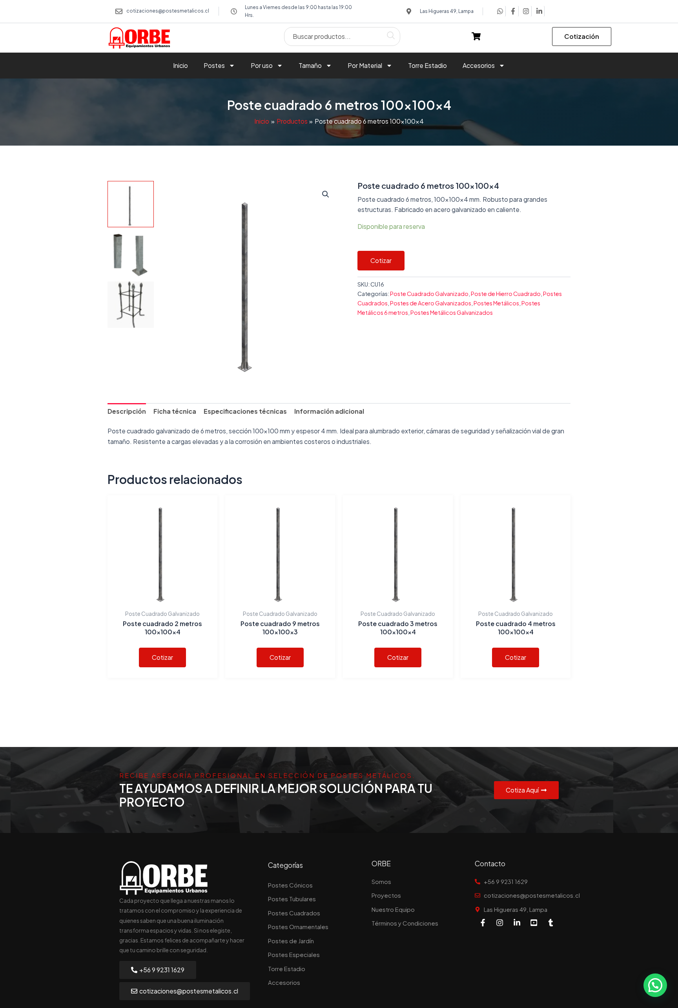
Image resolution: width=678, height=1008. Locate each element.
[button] (326, 194)
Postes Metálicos (496, 303)
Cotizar (381, 260)
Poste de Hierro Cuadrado (506, 293)
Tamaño (310, 65)
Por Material (365, 65)
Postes (214, 65)
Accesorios (479, 65)
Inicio (180, 65)
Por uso (262, 65)
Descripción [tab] (127, 411)
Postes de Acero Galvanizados (430, 303)
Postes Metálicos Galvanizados (451, 312)
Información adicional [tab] (329, 411)
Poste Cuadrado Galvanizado (429, 293)
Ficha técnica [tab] (174, 411)
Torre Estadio (427, 65)
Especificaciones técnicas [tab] (245, 411)
